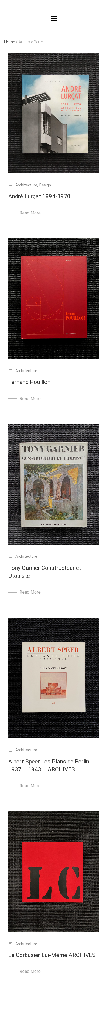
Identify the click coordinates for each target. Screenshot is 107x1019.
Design (45, 185)
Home (11, 42)
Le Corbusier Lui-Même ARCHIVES (52, 955)
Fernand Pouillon (29, 382)
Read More (30, 213)
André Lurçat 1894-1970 (39, 196)
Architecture (26, 185)
